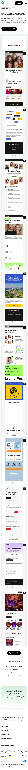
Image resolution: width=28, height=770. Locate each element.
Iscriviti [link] (19, 3)
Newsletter (22, 679)
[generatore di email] (2, 3)
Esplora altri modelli (9, 29)
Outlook (9, 676)
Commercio (13, 666)
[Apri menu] (26, 3)
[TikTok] (17, 751)
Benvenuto (21, 666)
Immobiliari (14, 679)
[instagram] (14, 751)
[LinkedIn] (6, 751)
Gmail (15, 676)
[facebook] (2, 751)
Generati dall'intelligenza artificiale (14, 672)
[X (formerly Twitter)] (10, 751)
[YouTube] (21, 751)
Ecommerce (5, 679)
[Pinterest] (25, 751)
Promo (5, 666)
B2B (20, 676)
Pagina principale (5, 7)
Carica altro (15, 653)
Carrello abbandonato (14, 669)
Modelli (14, 7)
